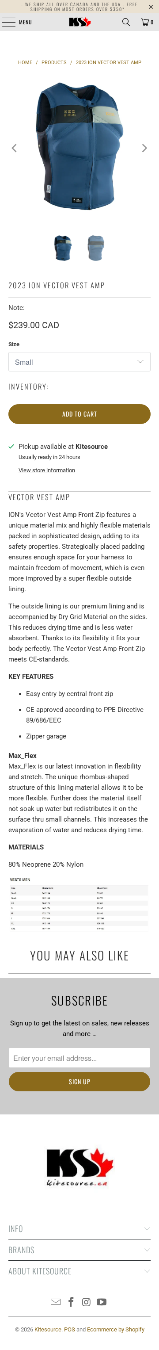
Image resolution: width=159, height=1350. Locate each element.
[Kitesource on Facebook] (71, 1303)
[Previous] (15, 148)
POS (69, 1329)
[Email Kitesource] (56, 1303)
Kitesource (47, 1329)
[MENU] (4, 22)
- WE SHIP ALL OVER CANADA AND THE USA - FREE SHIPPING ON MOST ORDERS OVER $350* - (79, 6)
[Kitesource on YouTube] (102, 1303)
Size (13, 344)
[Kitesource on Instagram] (87, 1303)
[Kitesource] (79, 22)
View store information (47, 470)
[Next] (144, 148)
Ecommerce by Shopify (115, 1329)
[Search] (126, 22)
